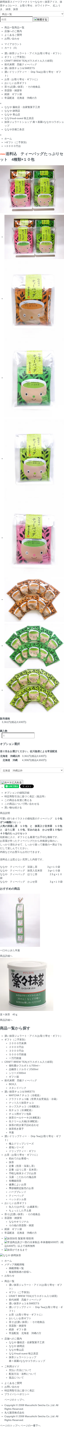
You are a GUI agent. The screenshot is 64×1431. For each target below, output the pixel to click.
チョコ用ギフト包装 (20, 1113)
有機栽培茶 (15, 1180)
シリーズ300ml (17, 1073)
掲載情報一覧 (16, 1268)
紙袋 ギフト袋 (13, 94)
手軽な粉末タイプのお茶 (22, 1173)
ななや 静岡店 (12, 110)
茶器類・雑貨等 (13, 90)
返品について (16, 1377)
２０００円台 (16, 1047)
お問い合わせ (11, 38)
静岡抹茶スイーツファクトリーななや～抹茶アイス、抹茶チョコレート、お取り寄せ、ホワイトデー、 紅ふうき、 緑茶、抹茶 (31, 5)
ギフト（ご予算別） (15, 57)
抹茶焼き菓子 (16, 1128)
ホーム (8, 138)
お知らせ (9, 1275)
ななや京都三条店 (14, 129)
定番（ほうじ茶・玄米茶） (24, 1169)
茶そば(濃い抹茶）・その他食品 (22, 86)
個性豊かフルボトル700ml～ (25, 1065)
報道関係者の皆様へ (20, 1271)
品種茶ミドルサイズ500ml (23, 1069)
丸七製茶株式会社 (14, 1412)
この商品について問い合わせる (21, 803)
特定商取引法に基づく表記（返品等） (25, 796)
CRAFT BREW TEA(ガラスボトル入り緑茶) (28, 60)
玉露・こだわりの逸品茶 (22, 1177)
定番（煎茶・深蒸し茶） (22, 1165)
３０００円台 (13, 146)
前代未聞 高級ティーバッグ (20, 64)
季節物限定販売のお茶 (21, 1188)
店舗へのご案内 (13, 31)
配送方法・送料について (22, 1373)
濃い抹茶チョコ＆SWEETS (19, 68)
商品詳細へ (6, 955)
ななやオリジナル (19, 1221)
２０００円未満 (17, 1043)
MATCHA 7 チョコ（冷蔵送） (25, 1095)
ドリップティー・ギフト (22, 1151)
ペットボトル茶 (17, 1199)
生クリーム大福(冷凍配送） (24, 1121)
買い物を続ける (13, 807)
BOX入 (13, 1084)
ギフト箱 (14, 1076)
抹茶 (11, 1162)
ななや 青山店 (12, 114)
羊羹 (11, 1132)
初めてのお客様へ (19, 1158)
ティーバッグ (16, 1195)
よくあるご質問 (13, 34)
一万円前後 (15, 1058)
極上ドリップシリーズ (21, 1143)
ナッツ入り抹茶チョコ (21, 1102)
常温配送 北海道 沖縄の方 (20, 97)
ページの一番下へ (31, 1425)
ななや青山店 (16, 1349)
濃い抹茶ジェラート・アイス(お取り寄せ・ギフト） (33, 53)
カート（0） (11, 47)
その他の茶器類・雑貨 (21, 1225)
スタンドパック (17, 1087)
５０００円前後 (17, 1054)
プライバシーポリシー (16, 1394)
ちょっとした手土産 (20, 1210)
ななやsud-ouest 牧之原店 (19, 118)
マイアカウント (13, 44)
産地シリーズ (16, 1147)
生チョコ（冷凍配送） (21, 1110)
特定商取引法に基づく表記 (19, 1390)
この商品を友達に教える (18, 800)
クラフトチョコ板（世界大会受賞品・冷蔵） (34, 1099)
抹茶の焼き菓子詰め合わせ (24, 1125)
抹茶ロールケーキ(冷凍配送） (25, 1117)
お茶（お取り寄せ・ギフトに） (23, 79)
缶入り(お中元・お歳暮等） (24, 1206)
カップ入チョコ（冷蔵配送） (25, 1106)
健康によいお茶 (17, 1184)
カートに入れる (13, 782)
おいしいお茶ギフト (15, 83)
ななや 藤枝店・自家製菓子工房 (22, 107)
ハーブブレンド (17, 1191)
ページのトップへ (14, 1399)
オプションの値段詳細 (16, 792)
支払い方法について (20, 1370)
